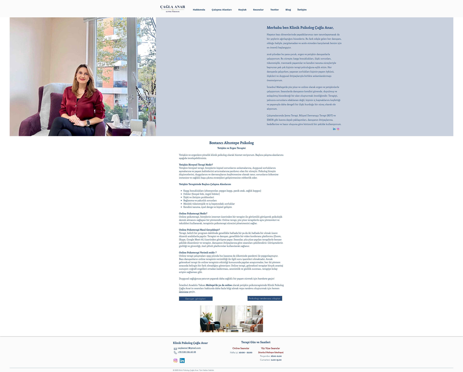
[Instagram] (338, 129)
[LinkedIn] (182, 360)
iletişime (183, 291)
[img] (173, 12)
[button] (274, 9)
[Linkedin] (334, 129)
